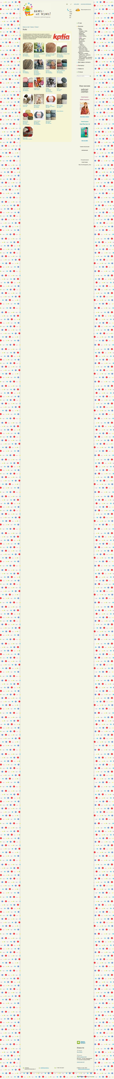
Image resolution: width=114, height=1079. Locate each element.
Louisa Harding (82, 36)
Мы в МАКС (79, 1052)
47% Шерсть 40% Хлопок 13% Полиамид (49, 90)
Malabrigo (81, 33)
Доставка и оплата (84, 62)
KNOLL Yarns (82, 38)
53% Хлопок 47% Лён (59, 89)
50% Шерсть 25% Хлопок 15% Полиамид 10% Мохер (37, 72)
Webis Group (91, 1076)
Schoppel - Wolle (83, 31)
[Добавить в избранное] (70, 4)
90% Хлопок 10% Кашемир (61, 71)
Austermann (82, 41)
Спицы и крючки (82, 47)
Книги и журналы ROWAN (85, 57)
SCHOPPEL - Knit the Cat (85, 58)
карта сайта (76, 4)
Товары (32, 27)
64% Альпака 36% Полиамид (49, 71)
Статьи (80, 72)
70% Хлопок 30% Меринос (26, 89)
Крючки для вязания (84, 51)
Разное (81, 43)
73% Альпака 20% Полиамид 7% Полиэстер (63, 55)
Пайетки (82, 45)
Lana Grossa (82, 46)
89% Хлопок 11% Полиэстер (26, 54)
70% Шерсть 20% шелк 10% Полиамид (26, 123)
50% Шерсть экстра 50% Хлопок (51, 54)
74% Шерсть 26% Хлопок (37, 106)
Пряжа (36, 27)
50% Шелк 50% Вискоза (48, 122)
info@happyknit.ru (45, 1067)
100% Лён (25, 106)
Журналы (80, 52)
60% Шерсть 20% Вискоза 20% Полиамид (37, 123)
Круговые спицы (83, 48)
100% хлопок (37, 89)
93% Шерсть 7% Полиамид (26, 71)
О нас (80, 23)
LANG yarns (82, 32)
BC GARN (81, 39)
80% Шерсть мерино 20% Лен (50, 106)
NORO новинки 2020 (82, 1056)
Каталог (80, 26)
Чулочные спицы (83, 50)
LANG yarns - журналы (84, 55)
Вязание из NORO (83, 53)
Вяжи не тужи (26, 27)
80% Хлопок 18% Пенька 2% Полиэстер (39, 55)
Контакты (81, 65)
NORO (80, 29)
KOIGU (81, 42)
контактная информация (86, 4)
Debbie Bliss (82, 34)
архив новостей (80, 1062)
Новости (81, 69)
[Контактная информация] (67, 4)
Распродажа (81, 60)
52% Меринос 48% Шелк (60, 106)
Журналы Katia (83, 56)
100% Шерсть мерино (27, 138)
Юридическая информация (84, 1069)
